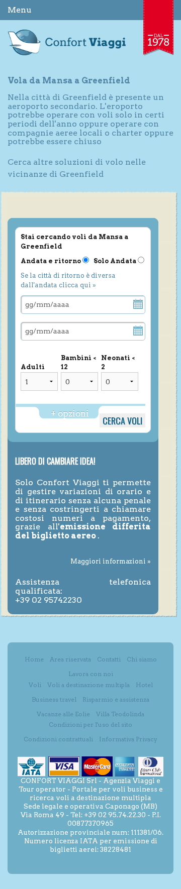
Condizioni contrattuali (58, 739)
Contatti (109, 659)
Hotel (144, 685)
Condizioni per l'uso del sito (90, 724)
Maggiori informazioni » (110, 561)
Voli (35, 685)
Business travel (54, 699)
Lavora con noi (90, 674)
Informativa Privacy (128, 739)
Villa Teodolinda (120, 714)
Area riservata (70, 659)
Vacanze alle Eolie (63, 714)
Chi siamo (142, 659)
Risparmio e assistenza (115, 699)
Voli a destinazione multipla (88, 685)
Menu (20, 10)
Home (34, 659)
